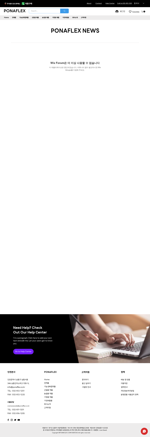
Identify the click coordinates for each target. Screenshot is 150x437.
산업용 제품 (48, 390)
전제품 (46, 383)
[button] (143, 11)
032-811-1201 (18, 410)
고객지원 (47, 408)
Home (47, 380)
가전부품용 (48, 401)
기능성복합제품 (50, 387)
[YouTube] (18, 420)
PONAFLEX (15, 11)
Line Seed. (103, 430)
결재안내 (124, 387)
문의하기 (85, 380)
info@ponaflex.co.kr (16, 387)
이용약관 (124, 383)
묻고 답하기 (86, 383)
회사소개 (47, 404)
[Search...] (64, 11)
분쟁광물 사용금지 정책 (129, 395)
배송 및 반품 (125, 380)
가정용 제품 (48, 397)
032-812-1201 (18, 391)
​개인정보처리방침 (127, 391)
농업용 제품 (48, 394)
